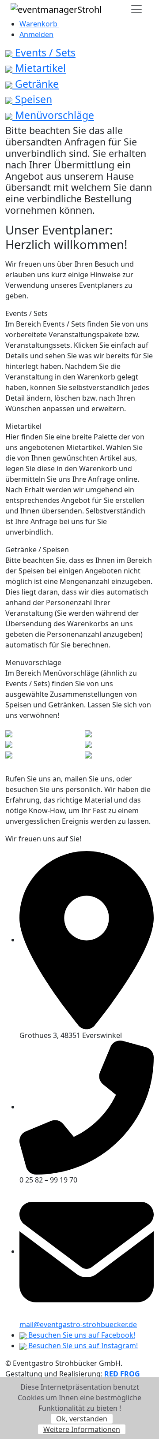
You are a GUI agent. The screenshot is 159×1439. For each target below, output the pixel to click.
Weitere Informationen (81, 1429)
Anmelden (36, 34)
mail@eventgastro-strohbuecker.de (78, 1324)
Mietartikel (39, 68)
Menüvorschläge (53, 115)
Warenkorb (39, 24)
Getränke (35, 84)
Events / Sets (44, 52)
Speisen (32, 99)
